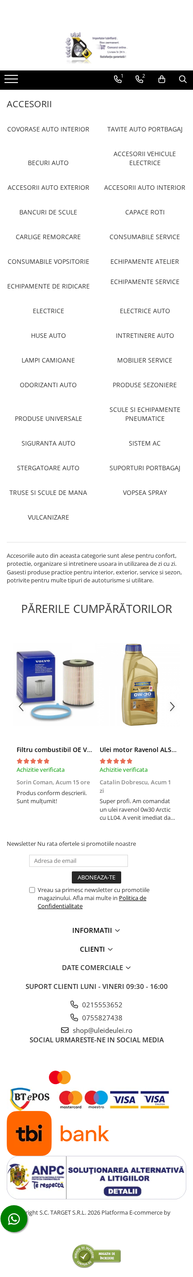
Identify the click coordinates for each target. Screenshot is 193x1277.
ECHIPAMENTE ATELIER (144, 261)
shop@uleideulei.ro (101, 1030)
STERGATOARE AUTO (48, 468)
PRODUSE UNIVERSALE (48, 418)
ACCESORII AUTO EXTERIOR (48, 187)
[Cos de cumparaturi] (161, 79)
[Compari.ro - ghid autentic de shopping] (96, 1255)
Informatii (93, 930)
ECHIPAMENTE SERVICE (145, 281)
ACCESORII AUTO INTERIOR (144, 187)
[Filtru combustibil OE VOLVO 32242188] (54, 685)
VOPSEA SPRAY (145, 492)
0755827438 (101, 1017)
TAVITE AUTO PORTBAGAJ (145, 129)
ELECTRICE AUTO (145, 310)
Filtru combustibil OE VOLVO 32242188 (76, 749)
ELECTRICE (48, 310)
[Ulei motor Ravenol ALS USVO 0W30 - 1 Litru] (138, 685)
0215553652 (101, 1004)
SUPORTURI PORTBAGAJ (145, 468)
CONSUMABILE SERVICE (145, 236)
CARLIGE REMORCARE (48, 236)
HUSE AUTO (48, 335)
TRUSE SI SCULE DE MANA (48, 492)
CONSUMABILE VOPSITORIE (48, 261)
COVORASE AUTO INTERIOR (48, 129)
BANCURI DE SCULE (48, 212)
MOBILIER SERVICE (144, 360)
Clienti (93, 949)
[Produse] (12, 81)
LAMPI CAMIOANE (48, 360)
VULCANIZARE (48, 517)
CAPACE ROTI (145, 212)
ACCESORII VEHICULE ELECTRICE (145, 158)
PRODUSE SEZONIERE (145, 384)
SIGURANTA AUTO (48, 443)
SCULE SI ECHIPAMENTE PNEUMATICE (145, 414)
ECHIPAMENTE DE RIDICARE (48, 286)
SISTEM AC (145, 443)
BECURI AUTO (48, 162)
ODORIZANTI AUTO (48, 384)
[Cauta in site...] (183, 79)
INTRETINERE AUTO (145, 335)
